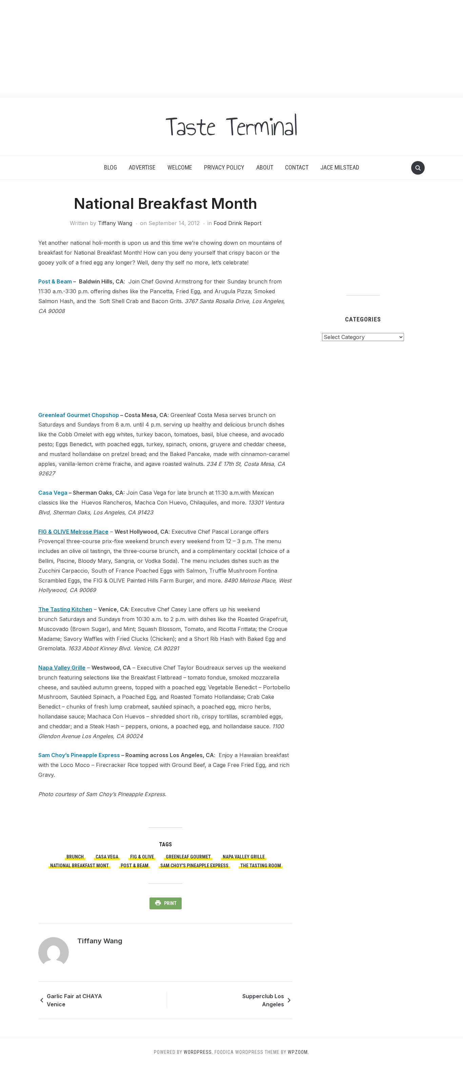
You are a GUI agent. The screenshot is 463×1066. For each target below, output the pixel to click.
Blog (110, 167)
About (264, 167)
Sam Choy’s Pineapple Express (79, 755)
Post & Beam (55, 281)
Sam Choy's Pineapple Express (194, 865)
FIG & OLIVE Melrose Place (73, 531)
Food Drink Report (237, 223)
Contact (296, 167)
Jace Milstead (339, 167)
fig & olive (142, 857)
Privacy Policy (224, 167)
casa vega (107, 857)
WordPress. (198, 1052)
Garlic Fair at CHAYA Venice (74, 1000)
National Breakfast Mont (79, 865)
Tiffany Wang (115, 223)
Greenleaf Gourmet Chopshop (78, 415)
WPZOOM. (298, 1052)
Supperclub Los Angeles (263, 1000)
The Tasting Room (260, 865)
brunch (75, 857)
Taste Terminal (231, 126)
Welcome (179, 167)
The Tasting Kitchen (65, 609)
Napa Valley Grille (61, 667)
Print (170, 903)
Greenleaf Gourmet (188, 857)
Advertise (142, 167)
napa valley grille (244, 857)
